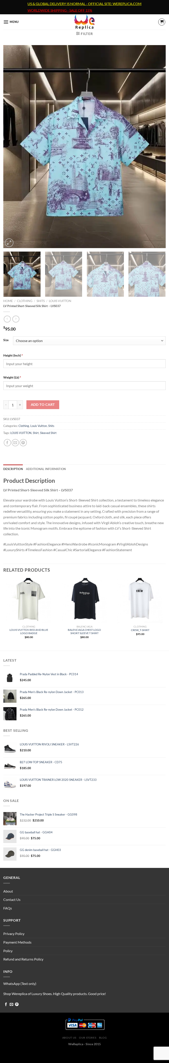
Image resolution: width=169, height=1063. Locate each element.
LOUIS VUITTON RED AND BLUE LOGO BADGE (28, 631)
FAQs (7, 908)
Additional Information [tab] (46, 469)
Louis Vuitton (60, 301)
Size (6, 340)
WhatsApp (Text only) (19, 983)
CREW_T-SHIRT (140, 630)
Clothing (24, 301)
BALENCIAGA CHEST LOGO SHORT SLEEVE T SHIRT (84, 631)
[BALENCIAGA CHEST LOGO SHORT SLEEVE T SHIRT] (84, 600)
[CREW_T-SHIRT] (140, 600)
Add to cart (43, 404)
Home (8, 301)
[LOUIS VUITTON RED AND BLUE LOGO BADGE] (28, 600)
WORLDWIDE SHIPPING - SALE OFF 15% (60, 10)
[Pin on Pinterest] (23, 442)
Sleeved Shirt (48, 433)
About (8, 891)
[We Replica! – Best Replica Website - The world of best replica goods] (84, 22)
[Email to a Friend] (15, 442)
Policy (8, 951)
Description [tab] (13, 469)
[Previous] (12, 146)
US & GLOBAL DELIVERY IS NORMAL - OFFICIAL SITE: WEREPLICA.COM (84, 4)
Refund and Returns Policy (23, 959)
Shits (41, 301)
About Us (69, 1037)
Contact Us (11, 899)
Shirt (36, 433)
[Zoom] (9, 242)
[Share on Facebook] (7, 442)
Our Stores (87, 1037)
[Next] (157, 146)
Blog (103, 1037)
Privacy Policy (13, 933)
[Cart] (161, 22)
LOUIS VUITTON (20, 433)
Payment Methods (17, 942)
